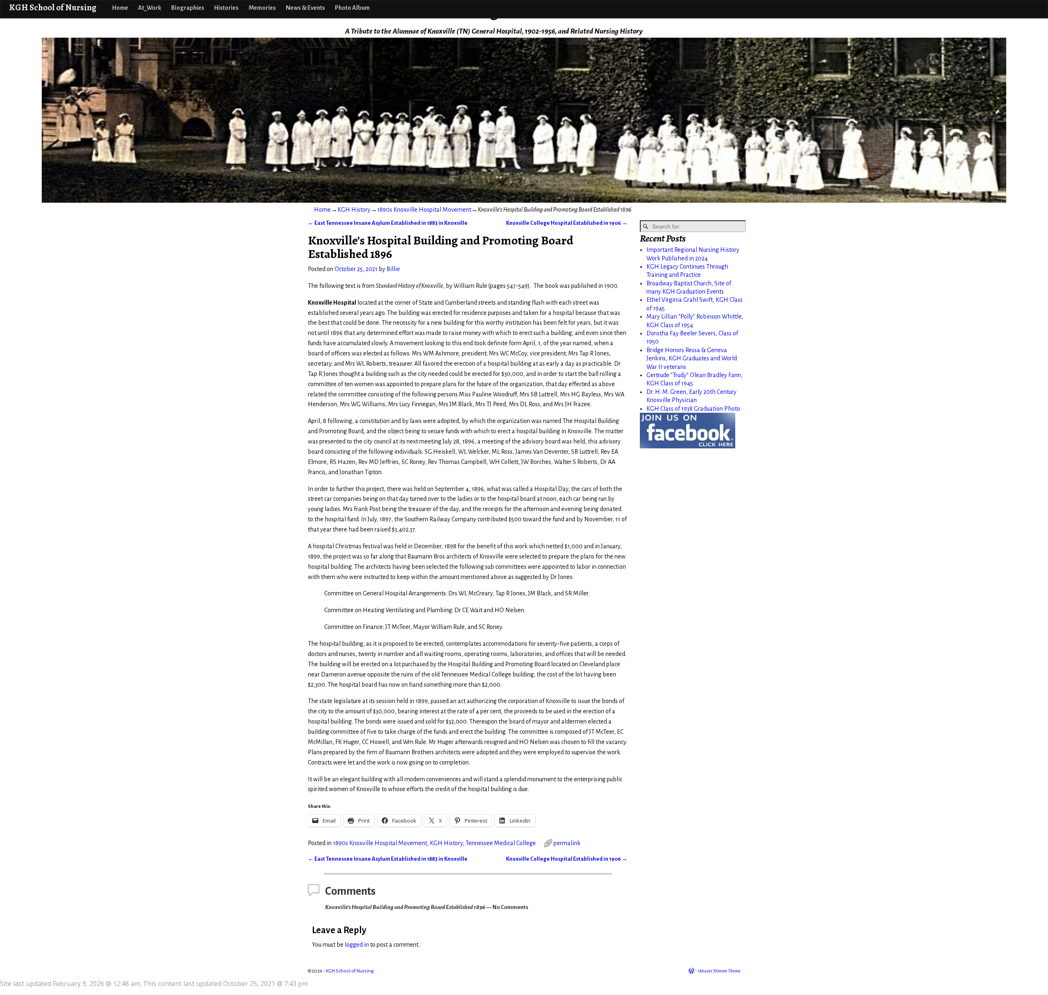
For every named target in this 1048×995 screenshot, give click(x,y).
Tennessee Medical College (500, 843)
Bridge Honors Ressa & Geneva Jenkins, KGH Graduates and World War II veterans (691, 358)
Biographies (187, 8)
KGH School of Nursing (52, 7)
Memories (262, 8)
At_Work (149, 8)
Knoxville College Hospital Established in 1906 (567, 223)
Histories (226, 8)
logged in (357, 944)
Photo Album (352, 8)
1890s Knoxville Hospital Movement (424, 209)
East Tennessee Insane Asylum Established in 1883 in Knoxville (388, 223)
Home (120, 8)
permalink (566, 843)
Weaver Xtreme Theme (719, 971)
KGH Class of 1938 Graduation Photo (693, 408)
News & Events (305, 8)
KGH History (353, 209)
